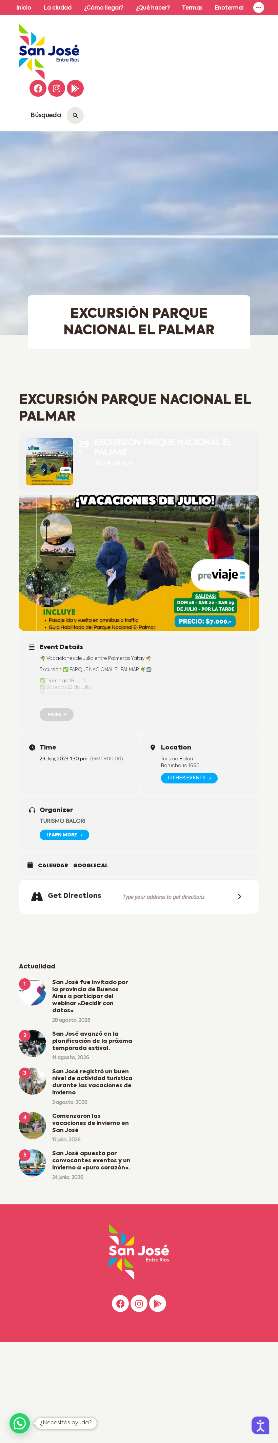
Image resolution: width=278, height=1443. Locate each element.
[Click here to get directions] (237, 897)
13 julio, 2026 (66, 1139)
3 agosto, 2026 (69, 1102)
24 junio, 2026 (67, 1177)
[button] (19, 1423)
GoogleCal (90, 865)
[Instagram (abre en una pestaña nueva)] (56, 88)
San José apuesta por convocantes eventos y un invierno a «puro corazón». (91, 1161)
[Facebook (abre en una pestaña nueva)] (37, 88)
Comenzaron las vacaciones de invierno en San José (90, 1123)
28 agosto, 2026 (71, 1020)
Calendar (53, 865)
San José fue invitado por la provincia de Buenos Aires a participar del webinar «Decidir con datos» (90, 997)
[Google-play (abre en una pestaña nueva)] (75, 88)
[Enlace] (258, 7)
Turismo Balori (62, 821)
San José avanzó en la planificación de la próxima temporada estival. (92, 1041)
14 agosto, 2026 (70, 1057)
